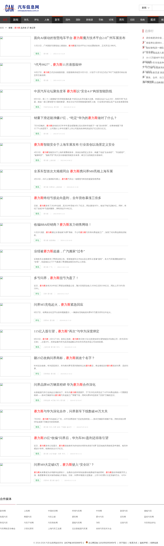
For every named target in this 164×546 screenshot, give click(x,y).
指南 (142, 20)
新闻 (15, 19)
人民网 (27, 511)
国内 (68, 20)
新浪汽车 (124, 511)
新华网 (3, 511)
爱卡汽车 (100, 517)
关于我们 (123, 543)
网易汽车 (28, 517)
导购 (101, 20)
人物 (47, 20)
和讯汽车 (4, 523)
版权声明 (144, 543)
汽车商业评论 (150, 523)
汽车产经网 (29, 523)
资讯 (26, 20)
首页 (5, 20)
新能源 (89, 20)
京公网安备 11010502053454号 (102, 543)
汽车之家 (52, 517)
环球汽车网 (77, 511)
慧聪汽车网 (77, 523)
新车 (57, 19)
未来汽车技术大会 (103, 528)
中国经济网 (53, 511)
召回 (132, 20)
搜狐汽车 (148, 511)
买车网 (123, 517)
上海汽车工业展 (55, 528)
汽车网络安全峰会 (7, 528)
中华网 (99, 511)
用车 (121, 19)
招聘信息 (154, 543)
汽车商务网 (53, 523)
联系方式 (133, 543)
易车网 (75, 517)
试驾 (111, 20)
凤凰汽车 (4, 517)
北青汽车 (124, 523)
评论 (36, 20)
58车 (98, 523)
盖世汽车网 (149, 517)
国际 (78, 20)
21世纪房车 (29, 528)
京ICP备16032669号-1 (74, 543)
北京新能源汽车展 (79, 528)
